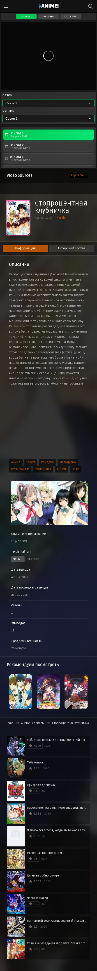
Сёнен (61, 469)
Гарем (30, 462)
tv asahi (60, 218)
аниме (15, 462)
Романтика (43, 469)
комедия (47, 462)
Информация (25, 248)
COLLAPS (71, 16)
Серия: (8, 110)
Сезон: (7, 95)
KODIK (26, 16)
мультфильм (20, 469)
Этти (75, 469)
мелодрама (68, 462)
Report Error (78, 175)
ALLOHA (48, 16)
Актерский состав (71, 248)
